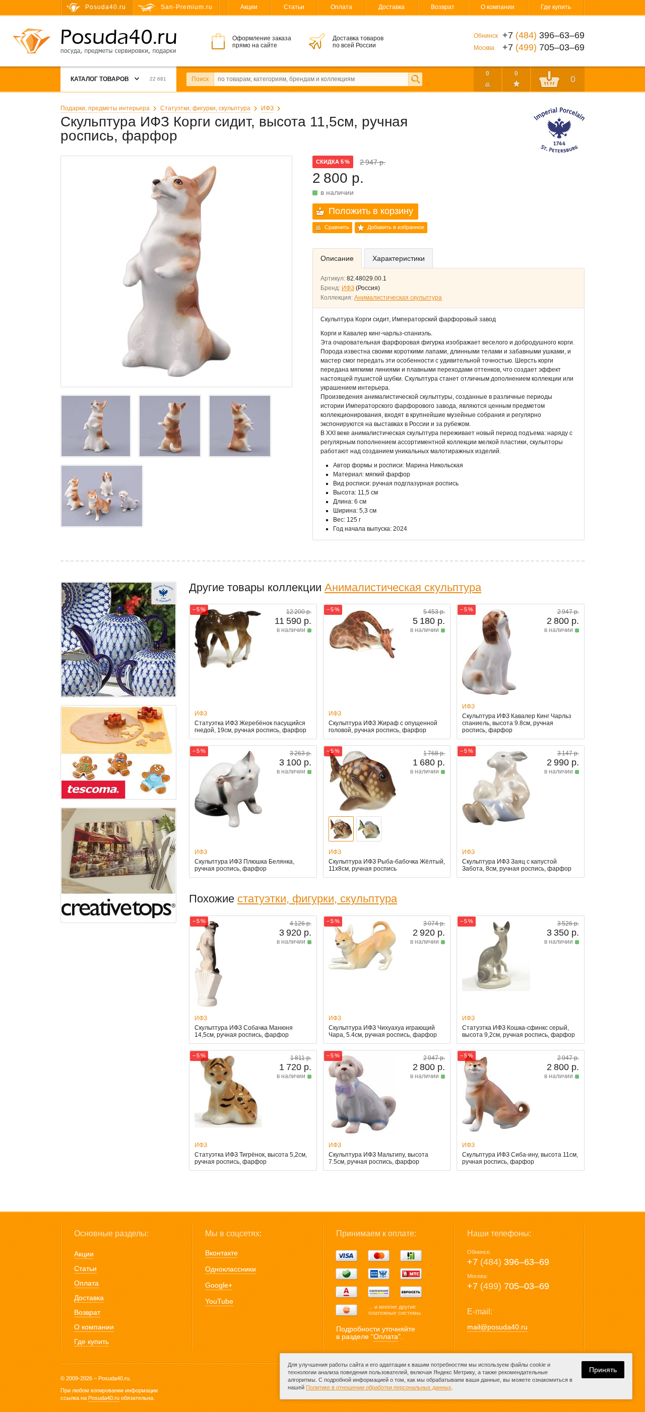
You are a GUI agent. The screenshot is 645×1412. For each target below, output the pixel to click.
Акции (248, 7)
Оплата (341, 7)
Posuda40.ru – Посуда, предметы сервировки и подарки (118, 42)
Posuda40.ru (103, 1398)
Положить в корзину (371, 211)
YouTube (219, 1301)
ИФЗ (267, 108)
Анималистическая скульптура (398, 297)
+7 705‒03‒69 (508, 1286)
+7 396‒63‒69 (508, 1262)
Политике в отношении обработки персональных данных (379, 1387)
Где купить (556, 7)
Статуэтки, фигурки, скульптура (205, 108)
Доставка (391, 7)
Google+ (218, 1285)
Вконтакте (221, 1253)
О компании (497, 7)
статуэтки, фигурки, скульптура (317, 898)
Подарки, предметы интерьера (105, 108)
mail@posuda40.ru (497, 1327)
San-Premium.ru (187, 7)
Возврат (443, 7)
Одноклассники (230, 1269)
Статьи (294, 7)
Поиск (200, 79)
